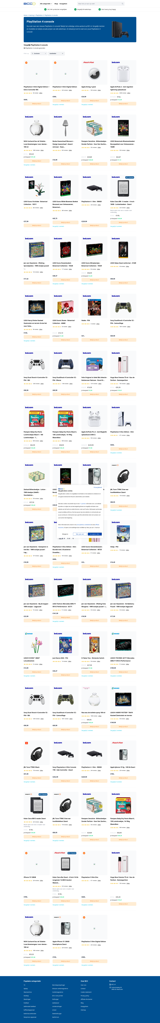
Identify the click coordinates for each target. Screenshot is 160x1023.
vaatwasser (55, 1003)
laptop (26, 988)
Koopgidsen (63, 4)
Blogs (56, 4)
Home (25, 15)
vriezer (54, 1010)
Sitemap (83, 1010)
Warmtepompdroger (58, 985)
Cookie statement (86, 992)
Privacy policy (85, 996)
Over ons (83, 985)
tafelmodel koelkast (30, 1006)
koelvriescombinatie (30, 1013)
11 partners (83, 503)
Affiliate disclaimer (86, 999)
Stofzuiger (55, 999)
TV (24, 985)
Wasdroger (27, 999)
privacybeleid (80, 524)
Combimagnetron (57, 992)
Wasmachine (28, 992)
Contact (83, 988)
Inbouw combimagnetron (60, 988)
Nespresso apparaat (30, 1017)
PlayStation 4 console (51, 15)
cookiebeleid (87, 524)
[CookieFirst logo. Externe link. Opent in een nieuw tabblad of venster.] (61, 489)
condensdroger (57, 1006)
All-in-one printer (57, 996)
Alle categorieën (45, 4)
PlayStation (39, 15)
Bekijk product (36, 103)
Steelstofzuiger (57, 1013)
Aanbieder (53, 53)
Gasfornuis (55, 1017)
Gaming (31, 15)
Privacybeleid (98, 487)
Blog (82, 1003)
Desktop (26, 996)
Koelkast (26, 1003)
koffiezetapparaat (29, 1010)
